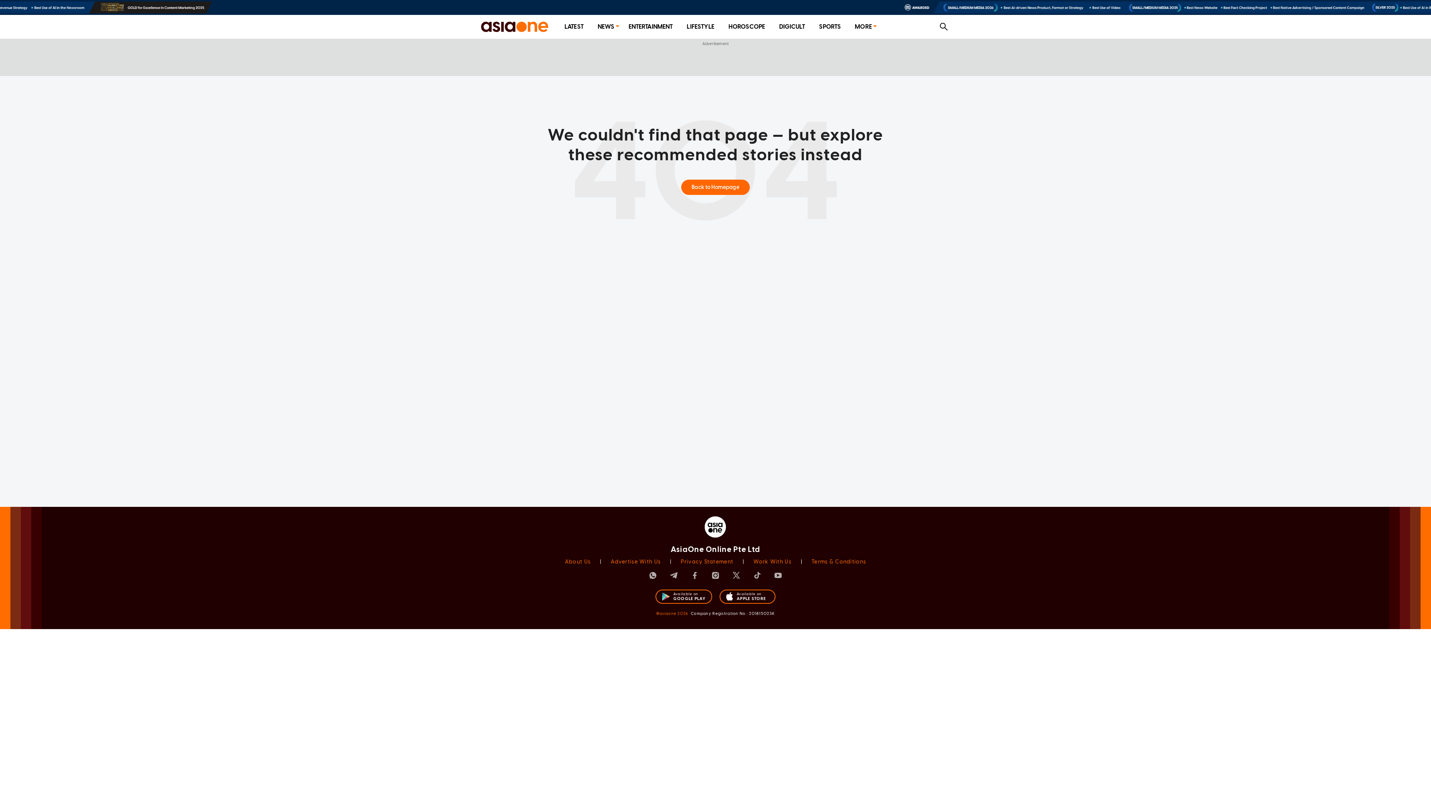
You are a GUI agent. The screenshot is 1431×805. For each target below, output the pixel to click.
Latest (574, 26)
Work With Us (772, 562)
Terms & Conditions (839, 562)
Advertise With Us (636, 562)
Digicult (792, 26)
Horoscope (747, 26)
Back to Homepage (715, 187)
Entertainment (651, 26)
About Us (578, 562)
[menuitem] (574, 27)
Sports (830, 26)
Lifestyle (700, 26)
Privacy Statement (707, 562)
